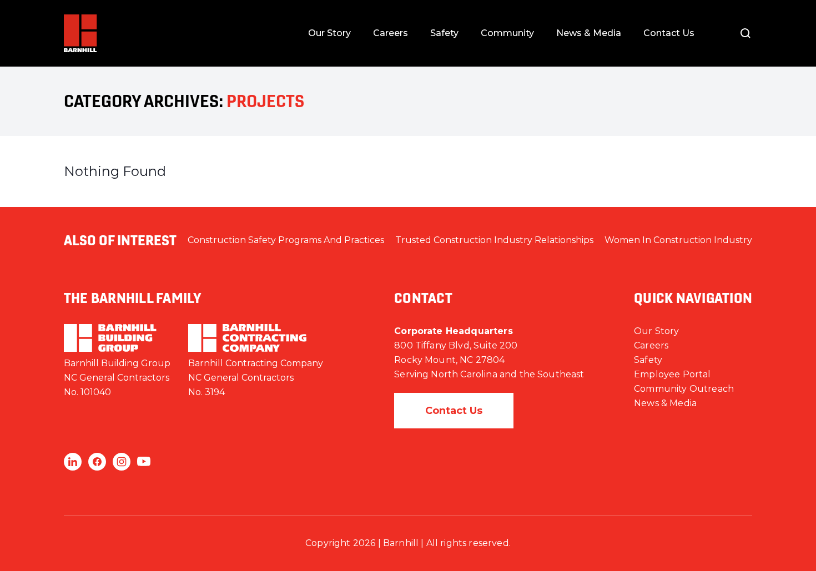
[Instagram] (121, 462)
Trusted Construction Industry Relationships (494, 240)
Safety (444, 33)
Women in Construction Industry (678, 240)
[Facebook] (97, 462)
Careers (390, 33)
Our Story (329, 33)
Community (507, 33)
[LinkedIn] (73, 462)
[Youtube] (143, 461)
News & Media (588, 33)
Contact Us (668, 33)
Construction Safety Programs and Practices (286, 240)
